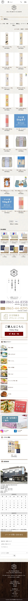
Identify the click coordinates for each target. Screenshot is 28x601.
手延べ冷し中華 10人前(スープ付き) (14, 255)
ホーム (14, 580)
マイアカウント (4, 547)
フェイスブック (15, 596)
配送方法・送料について (6, 541)
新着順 (26, 29)
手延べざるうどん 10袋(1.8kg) (4, 255)
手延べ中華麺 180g (7, 108)
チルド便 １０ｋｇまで (7, 211)
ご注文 (14, 591)
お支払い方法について (6, 544)
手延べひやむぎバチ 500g (21, 149)
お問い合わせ (15, 593)
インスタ (15, 594)
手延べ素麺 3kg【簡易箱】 (14, 241)
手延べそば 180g (7, 149)
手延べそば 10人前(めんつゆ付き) (23, 255)
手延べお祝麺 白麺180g (21, 108)
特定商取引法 (15, 589)
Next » (16, 221)
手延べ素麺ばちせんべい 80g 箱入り (21, 191)
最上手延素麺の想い (15, 581)
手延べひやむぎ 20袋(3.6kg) (23, 241)
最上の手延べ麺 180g (7, 67)
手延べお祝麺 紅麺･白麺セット (21, 211)
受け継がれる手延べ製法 (15, 583)
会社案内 (15, 586)
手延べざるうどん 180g (21, 67)
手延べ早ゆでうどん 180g (7, 88)
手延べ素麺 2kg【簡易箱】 (5, 241)
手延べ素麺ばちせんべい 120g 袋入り (7, 191)
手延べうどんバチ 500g (7, 170)
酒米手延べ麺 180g (21, 88)
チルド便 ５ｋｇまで (21, 129)
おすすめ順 (16, 29)
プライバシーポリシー (15, 590)
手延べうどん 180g (21, 46)
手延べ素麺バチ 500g (21, 170)
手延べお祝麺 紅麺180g (7, 129)
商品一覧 (15, 584)
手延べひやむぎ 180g (7, 46)
